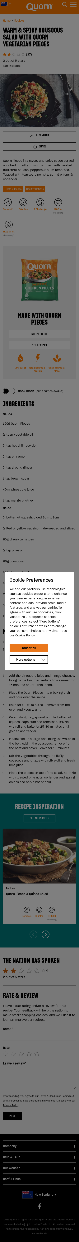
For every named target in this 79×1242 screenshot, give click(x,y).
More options (25, 659)
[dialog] (39, 621)
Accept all (28, 648)
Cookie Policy (25, 635)
